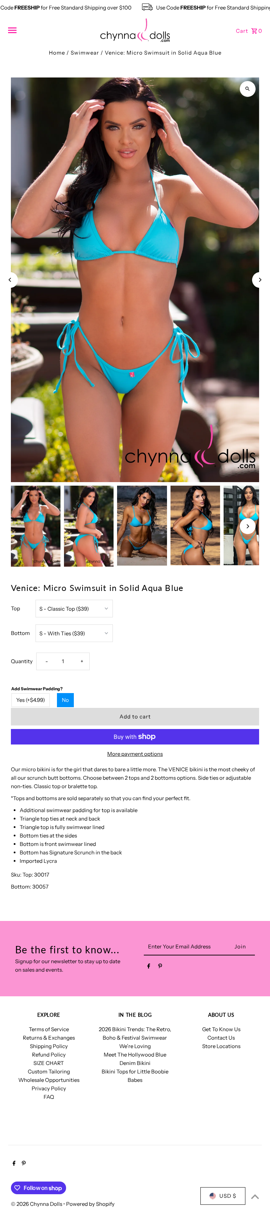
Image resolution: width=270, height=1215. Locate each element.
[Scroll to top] (255, 1196)
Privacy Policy (49, 1088)
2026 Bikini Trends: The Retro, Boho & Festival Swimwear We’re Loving (135, 1037)
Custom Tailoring (49, 1071)
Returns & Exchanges (49, 1037)
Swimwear (85, 52)
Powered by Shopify (90, 1204)
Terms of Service (49, 1029)
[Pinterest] (160, 967)
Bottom (20, 633)
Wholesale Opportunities (48, 1080)
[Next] (260, 280)
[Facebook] (148, 967)
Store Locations (221, 1046)
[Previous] (10, 280)
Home (57, 52)
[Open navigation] (51, 30)
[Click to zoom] (248, 89)
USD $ (227, 1195)
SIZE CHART (48, 1063)
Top (15, 608)
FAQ (49, 1097)
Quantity (22, 661)
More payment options (135, 753)
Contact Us (221, 1037)
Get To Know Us (221, 1029)
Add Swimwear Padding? (37, 688)
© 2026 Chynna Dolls (37, 1204)
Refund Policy (49, 1054)
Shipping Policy (49, 1046)
